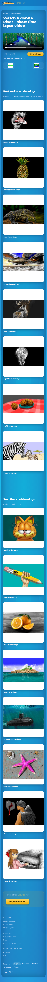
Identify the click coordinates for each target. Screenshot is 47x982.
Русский (7, 967)
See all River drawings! (12, 58)
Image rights (8, 927)
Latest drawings (9, 921)
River (19, 13)
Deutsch (25, 964)
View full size (35, 54)
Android (6, 952)
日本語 (16, 967)
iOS (4, 955)
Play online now (17, 901)
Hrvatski (35, 964)
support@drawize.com (12, 972)
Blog (5, 940)
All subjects (8, 924)
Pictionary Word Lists (11, 943)
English (17, 964)
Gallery (13, 13)
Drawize (6, 13)
